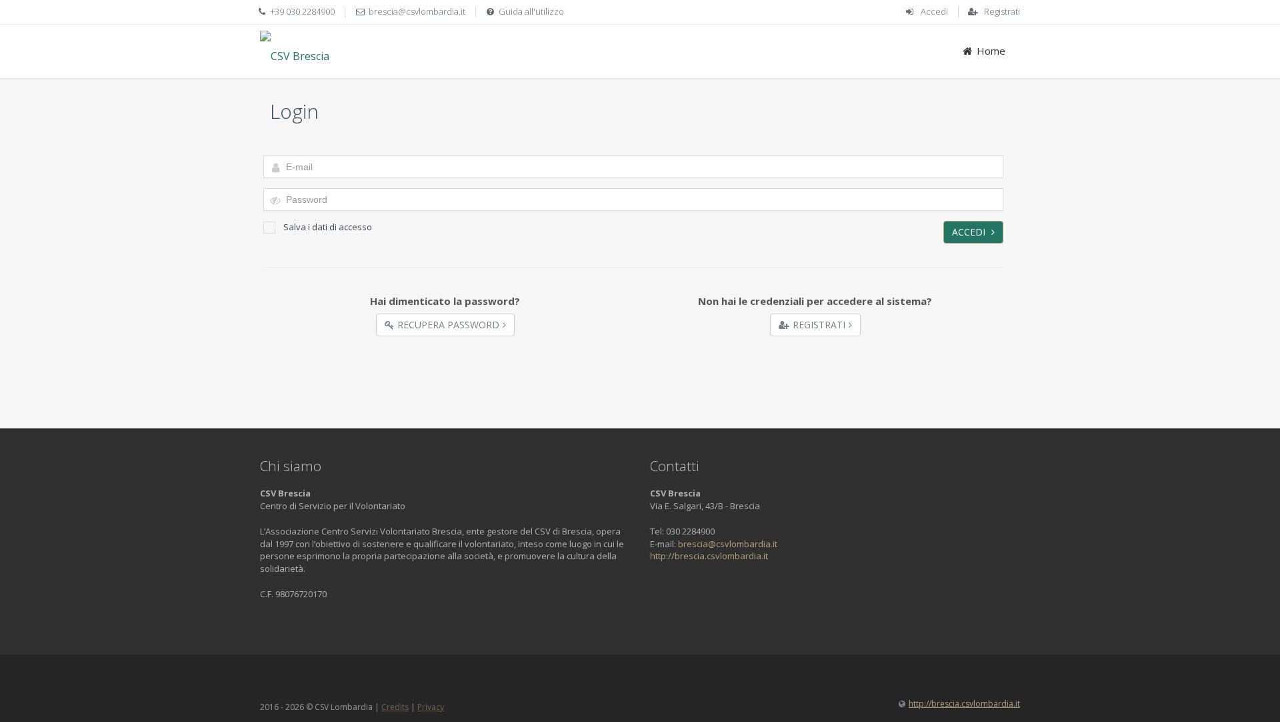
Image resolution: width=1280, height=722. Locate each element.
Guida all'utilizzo (531, 11)
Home (991, 50)
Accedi (934, 11)
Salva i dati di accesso (327, 227)
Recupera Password (448, 324)
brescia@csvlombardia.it (417, 11)
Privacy (430, 707)
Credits (395, 707)
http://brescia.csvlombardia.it (709, 556)
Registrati (1002, 11)
